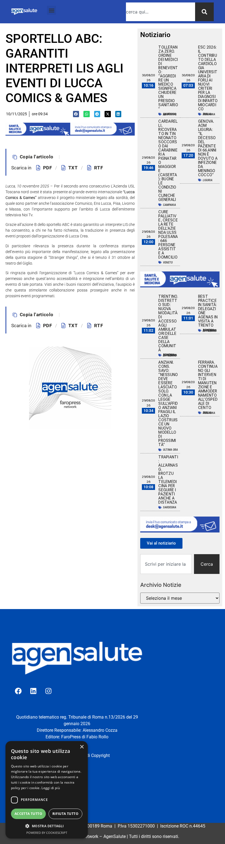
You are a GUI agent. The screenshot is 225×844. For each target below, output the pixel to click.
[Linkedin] (33, 691)
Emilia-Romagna (209, 114)
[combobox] (160, 11)
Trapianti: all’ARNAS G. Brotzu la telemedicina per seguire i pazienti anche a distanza (168, 479)
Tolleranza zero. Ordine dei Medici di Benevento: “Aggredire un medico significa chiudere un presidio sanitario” (168, 78)
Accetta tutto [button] (28, 813)
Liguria (207, 180)
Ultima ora (170, 450)
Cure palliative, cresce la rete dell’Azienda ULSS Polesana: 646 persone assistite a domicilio (168, 234)
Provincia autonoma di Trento (170, 355)
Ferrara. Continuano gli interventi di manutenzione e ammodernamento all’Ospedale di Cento (208, 385)
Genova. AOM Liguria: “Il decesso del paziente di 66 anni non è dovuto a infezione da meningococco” (208, 148)
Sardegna (169, 507)
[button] (51, 10)
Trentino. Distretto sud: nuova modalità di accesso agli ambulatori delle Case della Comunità (168, 323)
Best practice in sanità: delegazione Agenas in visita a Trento (208, 310)
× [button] (82, 747)
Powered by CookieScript (46, 833)
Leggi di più (50, 788)
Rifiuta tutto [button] (65, 813)
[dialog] (46, 790)
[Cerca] (204, 11)
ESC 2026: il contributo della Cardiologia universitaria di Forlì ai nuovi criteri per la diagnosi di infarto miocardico (208, 78)
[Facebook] (18, 691)
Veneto (168, 262)
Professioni (169, 114)
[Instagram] (48, 691)
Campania (169, 205)
